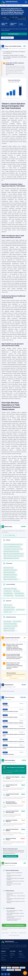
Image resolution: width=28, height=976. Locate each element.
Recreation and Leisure (13, 5)
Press (11, 957)
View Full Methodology (9, 535)
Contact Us (3, 959)
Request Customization (11, 856)
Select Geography (7, 37)
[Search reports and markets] (2, 974)
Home (2, 5)
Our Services (4, 955)
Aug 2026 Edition (5, 48)
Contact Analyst (13, 678)
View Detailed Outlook (13, 33)
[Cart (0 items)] (8, 974)
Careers (3, 957)
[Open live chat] (25, 973)
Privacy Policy (22, 957)
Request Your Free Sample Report (15, 925)
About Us (3, 953)
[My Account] (5, 974)
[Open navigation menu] (26, 2)
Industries (6, 5)
